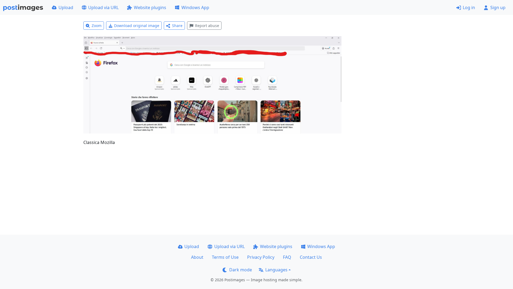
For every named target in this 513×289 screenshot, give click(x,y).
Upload (66, 7)
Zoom (97, 25)
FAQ (287, 257)
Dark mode (240, 270)
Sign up (498, 7)
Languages (276, 270)
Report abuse (207, 25)
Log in (469, 7)
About (197, 257)
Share (177, 25)
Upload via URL (103, 7)
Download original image (136, 25)
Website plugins (150, 7)
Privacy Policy (260, 257)
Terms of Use (225, 257)
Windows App (195, 7)
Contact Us (311, 257)
